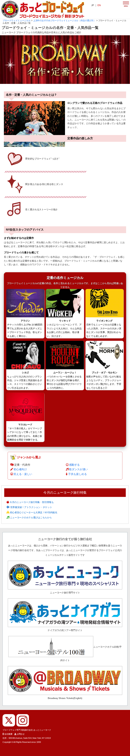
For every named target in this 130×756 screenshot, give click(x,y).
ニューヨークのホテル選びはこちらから (30, 517)
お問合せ (21, 734)
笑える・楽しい (23, 474)
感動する (74, 464)
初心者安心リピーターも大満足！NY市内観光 (33, 512)
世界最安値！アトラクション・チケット (31, 507)
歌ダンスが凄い (78, 469)
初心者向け (20, 469)
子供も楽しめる (77, 474)
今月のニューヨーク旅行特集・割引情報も (31, 502)
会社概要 (9, 734)
